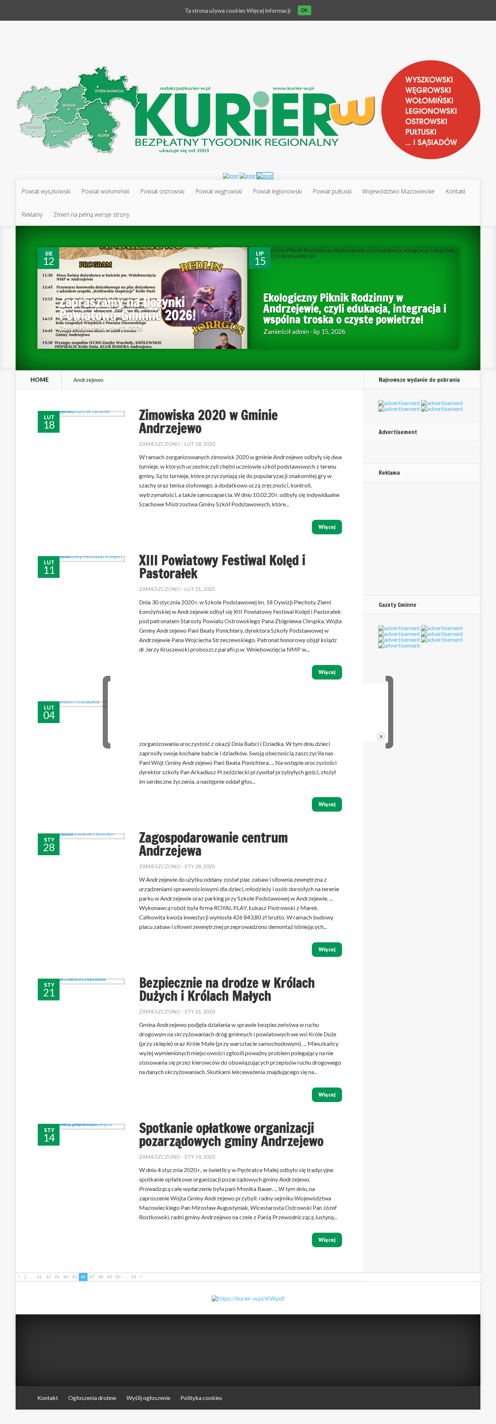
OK (304, 10)
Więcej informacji (268, 10)
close (381, 736)
